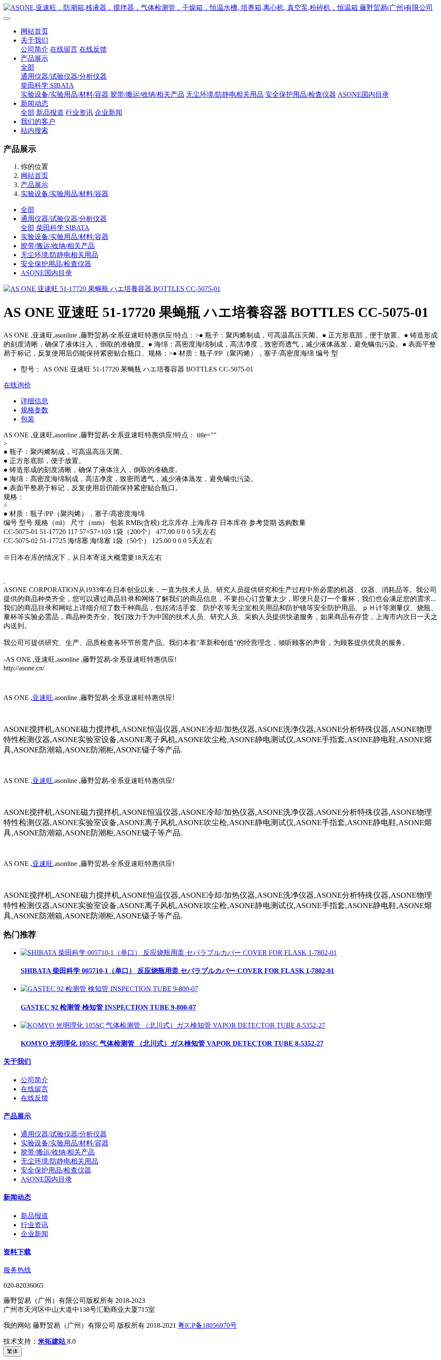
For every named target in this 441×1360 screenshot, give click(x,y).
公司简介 (34, 49)
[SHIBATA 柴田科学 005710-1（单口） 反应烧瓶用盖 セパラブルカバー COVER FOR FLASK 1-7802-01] (179, 952)
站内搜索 (34, 130)
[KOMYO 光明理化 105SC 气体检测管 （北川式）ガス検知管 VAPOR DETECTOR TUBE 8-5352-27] (173, 1025)
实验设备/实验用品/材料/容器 (65, 94)
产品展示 (34, 58)
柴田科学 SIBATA (47, 85)
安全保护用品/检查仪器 (300, 94)
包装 (27, 419)
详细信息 (34, 401)
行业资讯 (79, 112)
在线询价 (17, 385)
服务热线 (17, 1270)
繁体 (12, 1351)
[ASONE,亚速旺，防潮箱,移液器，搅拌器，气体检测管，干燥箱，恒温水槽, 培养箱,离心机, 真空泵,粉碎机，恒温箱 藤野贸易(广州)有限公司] (220, 7)
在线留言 (64, 49)
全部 (27, 67)
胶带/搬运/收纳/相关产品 (147, 94)
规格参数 (34, 410)
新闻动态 (34, 103)
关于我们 (34, 40)
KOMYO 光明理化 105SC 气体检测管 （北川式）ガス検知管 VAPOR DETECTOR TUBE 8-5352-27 (172, 1043)
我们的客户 (38, 121)
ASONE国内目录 (363, 94)
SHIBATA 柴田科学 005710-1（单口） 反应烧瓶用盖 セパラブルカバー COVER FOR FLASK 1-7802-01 (177, 970)
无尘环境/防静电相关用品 (225, 94)
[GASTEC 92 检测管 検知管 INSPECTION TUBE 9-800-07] (109, 988)
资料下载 (17, 1252)
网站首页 (34, 31)
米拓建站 (52, 1341)
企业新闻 (108, 112)
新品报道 (50, 112)
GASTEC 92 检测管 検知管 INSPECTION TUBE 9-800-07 (108, 1007)
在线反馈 (93, 49)
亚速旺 (42, 697)
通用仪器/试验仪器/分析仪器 (64, 76)
